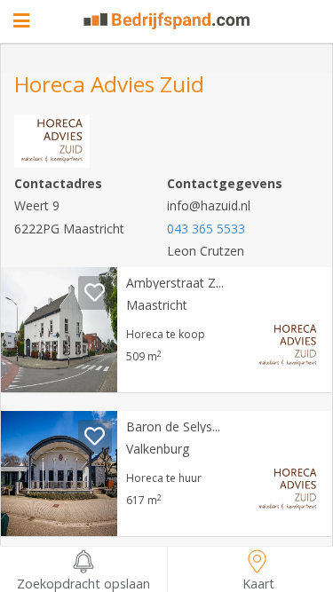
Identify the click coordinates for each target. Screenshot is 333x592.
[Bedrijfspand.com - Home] (166, 21)
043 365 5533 (206, 228)
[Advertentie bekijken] (59, 329)
